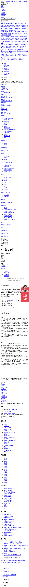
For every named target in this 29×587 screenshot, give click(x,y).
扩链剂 (5, 471)
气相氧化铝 (4, 109)
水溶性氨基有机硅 (9, 168)
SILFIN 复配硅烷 (8, 118)
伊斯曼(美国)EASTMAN (10, 529)
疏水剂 (5, 479)
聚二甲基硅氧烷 (8, 170)
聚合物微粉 (4, 96)
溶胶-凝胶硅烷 (8, 131)
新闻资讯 (3, 15)
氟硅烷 (5, 123)
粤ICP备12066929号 (6, 560)
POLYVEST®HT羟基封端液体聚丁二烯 (14, 548)
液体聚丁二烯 (4, 89)
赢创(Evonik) (7, 514)
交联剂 (5, 459)
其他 (2, 107)
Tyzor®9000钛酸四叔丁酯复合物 (12, 555)
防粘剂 (5, 463)
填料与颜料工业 (8, 500)
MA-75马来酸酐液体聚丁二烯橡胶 (13, 542)
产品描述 (6, 271)
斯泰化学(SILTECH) (9, 521)
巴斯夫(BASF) (7, 530)
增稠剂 (5, 482)
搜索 (2, 22)
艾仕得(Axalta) (7, 522)
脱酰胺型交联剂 (8, 216)
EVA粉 (5, 187)
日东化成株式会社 (9, 535)
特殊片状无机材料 (6, 105)
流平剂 (5, 464)
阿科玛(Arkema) (8, 532)
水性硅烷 (6, 132)
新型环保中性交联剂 (9, 219)
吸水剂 (5, 467)
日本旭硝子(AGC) (8, 524)
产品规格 (6, 274)
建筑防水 (6, 506)
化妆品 (5, 508)
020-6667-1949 (12, 18)
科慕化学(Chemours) (9, 516)
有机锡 (2, 104)
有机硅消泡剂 (7, 165)
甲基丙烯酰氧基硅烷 (9, 129)
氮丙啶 (2, 94)
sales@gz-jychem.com (9, 413)
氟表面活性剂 (4, 88)
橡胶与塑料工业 (8, 501)
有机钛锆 (3, 86)
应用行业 (3, 10)
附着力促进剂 (7, 211)
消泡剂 (5, 472)
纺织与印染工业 (8, 497)
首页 (2, 6)
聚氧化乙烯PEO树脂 (6, 101)
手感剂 (5, 477)
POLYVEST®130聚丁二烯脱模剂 (12, 543)
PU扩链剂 (6, 195)
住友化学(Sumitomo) (9, 519)
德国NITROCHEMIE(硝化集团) (12, 527)
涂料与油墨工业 (8, 490)
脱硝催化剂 (7, 503)
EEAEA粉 (6, 189)
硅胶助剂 (3, 102)
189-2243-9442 (4, 18)
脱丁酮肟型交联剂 (9, 212)
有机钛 (5, 145)
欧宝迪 (5, 534)
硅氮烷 (5, 124)
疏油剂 (5, 480)
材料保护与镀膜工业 (9, 493)
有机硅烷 (3, 84)
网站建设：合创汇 (16, 562)
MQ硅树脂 (6, 166)
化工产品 (3, 7)
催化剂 (5, 208)
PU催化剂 (6, 196)
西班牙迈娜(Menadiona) (10, 526)
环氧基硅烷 (7, 128)
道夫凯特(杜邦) (8, 517)
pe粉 (5, 183)
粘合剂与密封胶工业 (9, 488)
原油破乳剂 (7, 171)
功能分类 (3, 9)
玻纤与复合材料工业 (9, 492)
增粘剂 (5, 469)
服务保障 (6, 276)
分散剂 (5, 466)
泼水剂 (5, 476)
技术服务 (3, 17)
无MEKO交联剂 (8, 217)
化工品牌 (3, 12)
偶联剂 (5, 458)
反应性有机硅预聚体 (6, 93)
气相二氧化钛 (4, 110)
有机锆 (5, 143)
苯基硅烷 (6, 121)
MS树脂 (3, 99)
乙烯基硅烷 (7, 136)
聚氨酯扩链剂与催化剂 (7, 97)
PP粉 (5, 184)
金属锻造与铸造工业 (9, 498)
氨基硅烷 (6, 120)
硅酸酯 (5, 126)
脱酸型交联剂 (7, 214)
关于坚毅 (3, 14)
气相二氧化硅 (4, 112)
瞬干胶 (5, 157)
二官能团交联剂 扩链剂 (10, 209)
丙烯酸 (2, 91)
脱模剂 (5, 474)
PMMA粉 (6, 156)
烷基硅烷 (6, 134)
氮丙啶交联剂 (7, 177)
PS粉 (5, 186)
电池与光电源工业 (9, 495)
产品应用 (6, 272)
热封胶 (5, 159)
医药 (5, 505)
